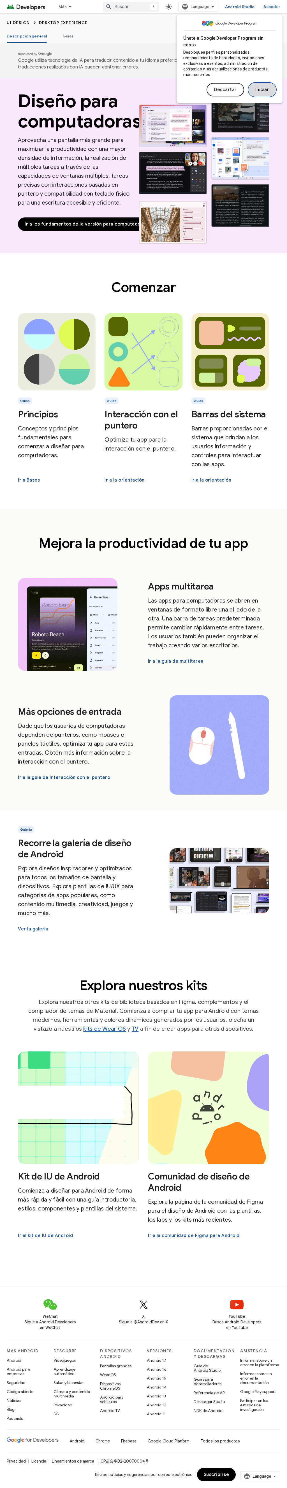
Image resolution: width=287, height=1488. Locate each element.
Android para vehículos (112, 1399)
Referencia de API (209, 1392)
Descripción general (27, 36)
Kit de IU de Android (59, 1176)
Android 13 (156, 1396)
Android (14, 1360)
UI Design (18, 22)
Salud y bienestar (69, 1382)
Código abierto (20, 1391)
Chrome (103, 1441)
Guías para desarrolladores (207, 1381)
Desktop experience (63, 22)
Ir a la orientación (125, 480)
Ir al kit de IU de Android (45, 1235)
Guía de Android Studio (207, 1368)
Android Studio (240, 6)
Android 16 (156, 1369)
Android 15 (156, 1378)
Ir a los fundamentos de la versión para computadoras (86, 224)
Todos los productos (220, 1441)
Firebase (128, 1441)
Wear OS (108, 1374)
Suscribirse (216, 1474)
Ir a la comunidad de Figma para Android (194, 1235)
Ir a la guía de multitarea (175, 661)
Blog (11, 1409)
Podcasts (15, 1418)
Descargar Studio (209, 1401)
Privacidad (63, 1405)
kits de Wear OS (104, 1028)
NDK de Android (208, 1410)
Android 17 (156, 1360)
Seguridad (16, 1382)
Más (63, 6)
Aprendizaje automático (64, 1371)
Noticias (14, 1400)
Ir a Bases (29, 480)
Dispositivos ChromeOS (110, 1386)
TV (135, 1028)
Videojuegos (65, 1360)
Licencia (38, 1461)
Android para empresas (18, 1371)
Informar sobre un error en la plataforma (259, 1362)
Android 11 (156, 1413)
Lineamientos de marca (73, 1461)
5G (56, 1413)
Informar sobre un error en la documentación (256, 1378)
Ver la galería (33, 929)
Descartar (225, 90)
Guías (68, 36)
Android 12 (156, 1405)
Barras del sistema (228, 414)
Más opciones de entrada (69, 711)
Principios (38, 414)
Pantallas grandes (115, 1365)
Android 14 (156, 1387)
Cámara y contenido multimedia (72, 1394)
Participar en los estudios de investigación (254, 1405)
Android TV (110, 1410)
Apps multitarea (181, 586)
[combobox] (131, 7)
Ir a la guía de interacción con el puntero (64, 777)
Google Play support (258, 1391)
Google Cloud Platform (168, 1441)
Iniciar (262, 90)
